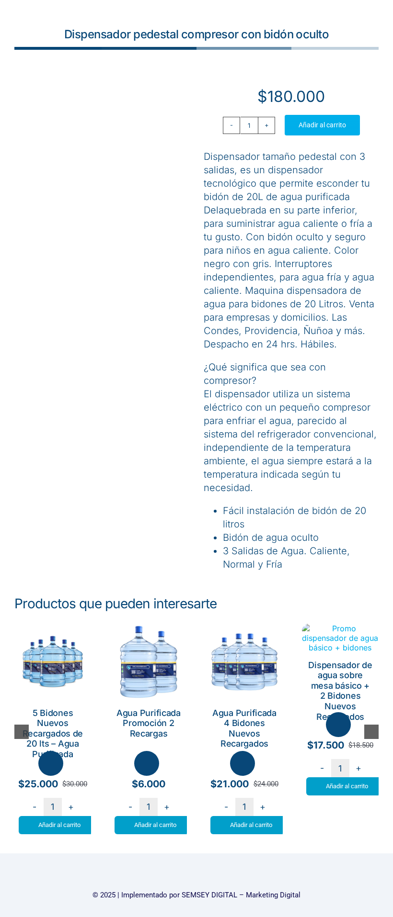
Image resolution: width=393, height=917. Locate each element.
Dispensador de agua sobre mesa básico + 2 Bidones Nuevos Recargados (340, 691)
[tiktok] (214, 877)
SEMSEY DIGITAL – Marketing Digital (241, 895)
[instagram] (197, 877)
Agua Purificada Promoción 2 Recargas (148, 723)
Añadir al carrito (322, 125)
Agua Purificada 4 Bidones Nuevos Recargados (244, 728)
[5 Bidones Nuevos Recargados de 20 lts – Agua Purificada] (52, 628)
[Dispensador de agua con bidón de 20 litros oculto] (101, 160)
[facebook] (179, 877)
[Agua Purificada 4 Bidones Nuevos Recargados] (244, 628)
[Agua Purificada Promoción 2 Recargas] (148, 628)
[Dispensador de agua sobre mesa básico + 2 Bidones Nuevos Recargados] (340, 628)
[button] (21, 732)
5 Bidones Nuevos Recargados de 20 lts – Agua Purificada (53, 733)
